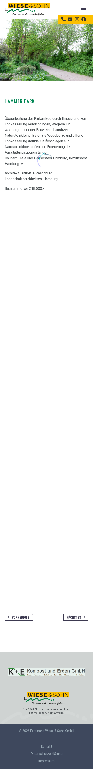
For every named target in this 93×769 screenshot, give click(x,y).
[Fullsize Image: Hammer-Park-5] (46, 286)
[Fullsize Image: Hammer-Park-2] (46, 369)
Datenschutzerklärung (47, 753)
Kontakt (46, 746)
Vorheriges (20, 617)
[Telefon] (63, 19)
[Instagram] (77, 19)
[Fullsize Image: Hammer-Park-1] (46, 537)
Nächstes (74, 617)
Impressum (46, 761)
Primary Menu (83, 9)
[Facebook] (83, 19)
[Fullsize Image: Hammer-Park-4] (46, 202)
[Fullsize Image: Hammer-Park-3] (46, 453)
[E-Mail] (70, 19)
